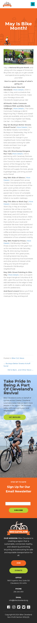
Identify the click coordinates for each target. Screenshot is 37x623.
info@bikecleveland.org (18, 600)
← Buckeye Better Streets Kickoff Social (17, 365)
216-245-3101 (18, 592)
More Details (18, 90)
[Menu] (33, 4)
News (22, 358)
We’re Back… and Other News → (20, 370)
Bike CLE (15, 358)
